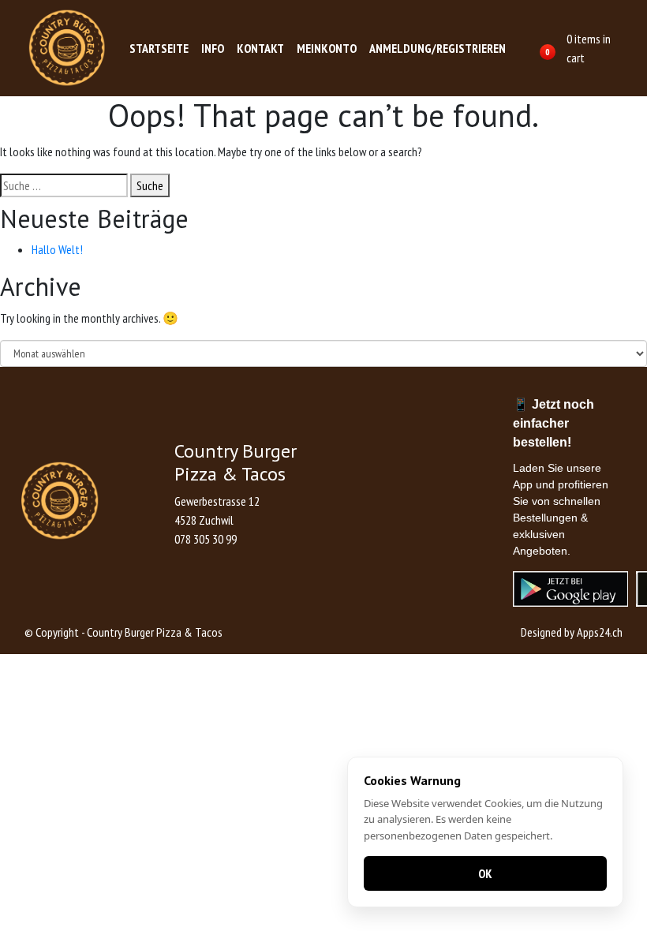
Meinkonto (327, 48)
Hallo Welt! (57, 249)
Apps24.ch (600, 632)
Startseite (159, 48)
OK (485, 873)
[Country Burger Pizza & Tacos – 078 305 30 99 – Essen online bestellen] (68, 48)
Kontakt (260, 48)
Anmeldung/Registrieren (437, 48)
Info (212, 48)
